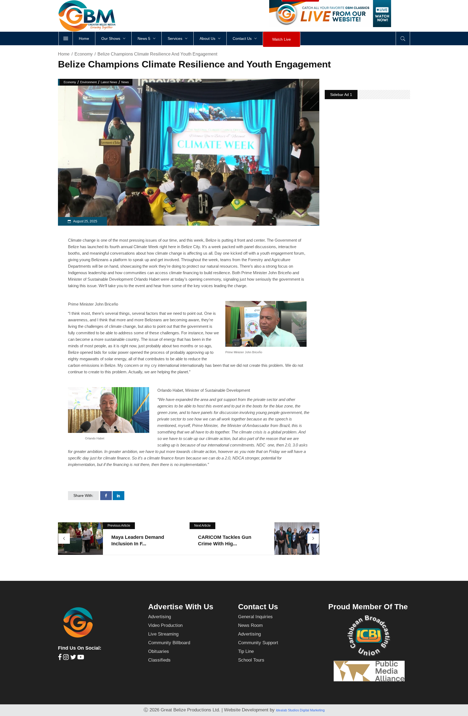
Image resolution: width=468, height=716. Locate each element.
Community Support (258, 642)
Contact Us (258, 606)
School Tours (251, 660)
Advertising (159, 616)
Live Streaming (163, 634)
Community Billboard (169, 642)
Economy (83, 54)
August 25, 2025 (85, 221)
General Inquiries (255, 616)
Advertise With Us (180, 606)
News (125, 82)
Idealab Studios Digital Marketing (300, 710)
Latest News (109, 82)
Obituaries (158, 651)
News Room (250, 625)
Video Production (165, 625)
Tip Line (246, 651)
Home (64, 54)
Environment (88, 82)
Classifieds (159, 660)
